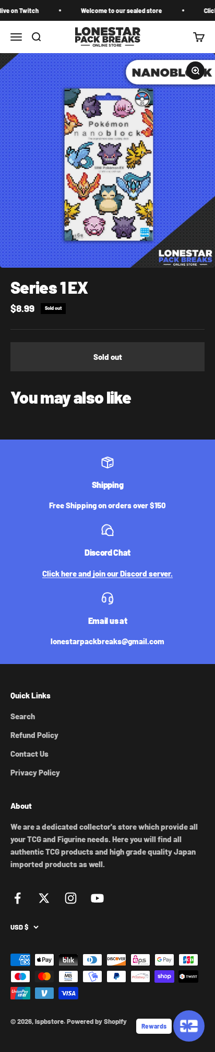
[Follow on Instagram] (71, 898)
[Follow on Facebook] (17, 898)
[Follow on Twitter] (44, 898)
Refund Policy (34, 735)
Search (22, 716)
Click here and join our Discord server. (107, 573)
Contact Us (29, 753)
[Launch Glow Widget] (189, 1026)
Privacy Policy (35, 772)
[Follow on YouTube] (97, 898)
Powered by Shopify (97, 1021)
